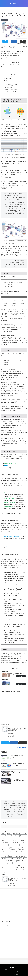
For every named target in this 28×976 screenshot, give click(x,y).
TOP (7, 971)
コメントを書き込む (14, 826)
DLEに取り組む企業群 (8, 85)
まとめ (5, 93)
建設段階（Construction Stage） (12, 89)
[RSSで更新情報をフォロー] (14, 736)
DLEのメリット (7, 80)
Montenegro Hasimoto (13, 726)
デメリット (6, 82)
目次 (12, 74)
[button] (25, 925)
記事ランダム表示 (20, 971)
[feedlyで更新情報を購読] (13, 736)
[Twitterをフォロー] (11, 736)
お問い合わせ (20, 969)
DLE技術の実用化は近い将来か (10, 84)
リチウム (14, 691)
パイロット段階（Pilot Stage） (11, 91)
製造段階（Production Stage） (11, 87)
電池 (19, 691)
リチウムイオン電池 (6, 691)
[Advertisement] (14, 708)
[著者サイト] (9, 736)
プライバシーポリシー (7, 969)
